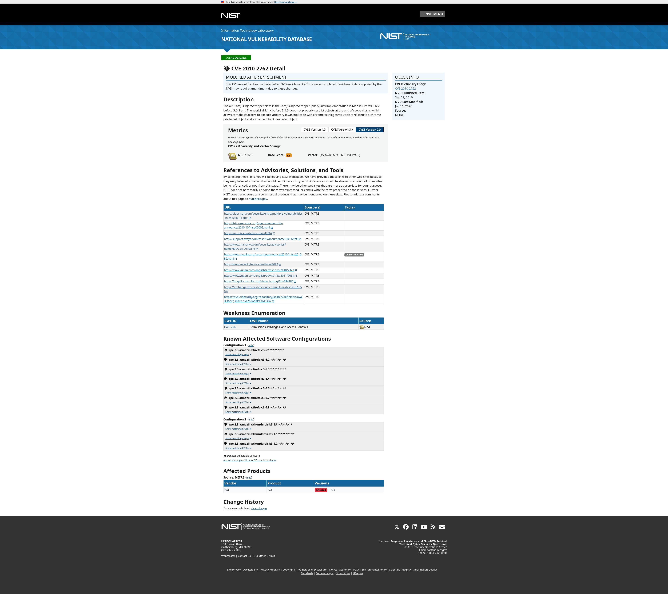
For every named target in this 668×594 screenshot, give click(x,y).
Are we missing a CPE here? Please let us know (249, 460)
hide (250, 345)
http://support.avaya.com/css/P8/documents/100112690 (261, 239)
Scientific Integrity (400, 569)
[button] (432, 14)
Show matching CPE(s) (237, 354)
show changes (259, 508)
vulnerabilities (236, 57)
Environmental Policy (374, 569)
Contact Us (244, 555)
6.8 (288, 155)
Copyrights (289, 569)
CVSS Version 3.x (342, 129)
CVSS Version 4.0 (314, 129)
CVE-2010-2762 (405, 88)
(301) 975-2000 (230, 550)
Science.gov (343, 573)
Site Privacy (234, 569)
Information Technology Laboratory (247, 30)
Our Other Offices (264, 555)
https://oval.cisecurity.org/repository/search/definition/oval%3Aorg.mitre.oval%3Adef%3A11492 (263, 299)
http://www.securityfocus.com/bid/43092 (251, 264)
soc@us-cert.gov (437, 550)
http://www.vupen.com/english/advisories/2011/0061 (259, 276)
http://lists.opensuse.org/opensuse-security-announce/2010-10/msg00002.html (253, 225)
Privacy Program (270, 569)
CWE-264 (230, 327)
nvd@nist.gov (258, 199)
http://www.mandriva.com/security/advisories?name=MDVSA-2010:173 (255, 247)
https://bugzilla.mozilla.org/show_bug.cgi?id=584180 (258, 281)
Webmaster (228, 555)
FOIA (356, 569)
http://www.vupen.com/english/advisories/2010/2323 (259, 270)
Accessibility (250, 569)
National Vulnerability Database (266, 39)
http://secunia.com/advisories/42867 (248, 233)
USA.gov (358, 573)
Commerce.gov (324, 573)
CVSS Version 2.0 (370, 129)
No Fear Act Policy (340, 569)
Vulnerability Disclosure (312, 569)
